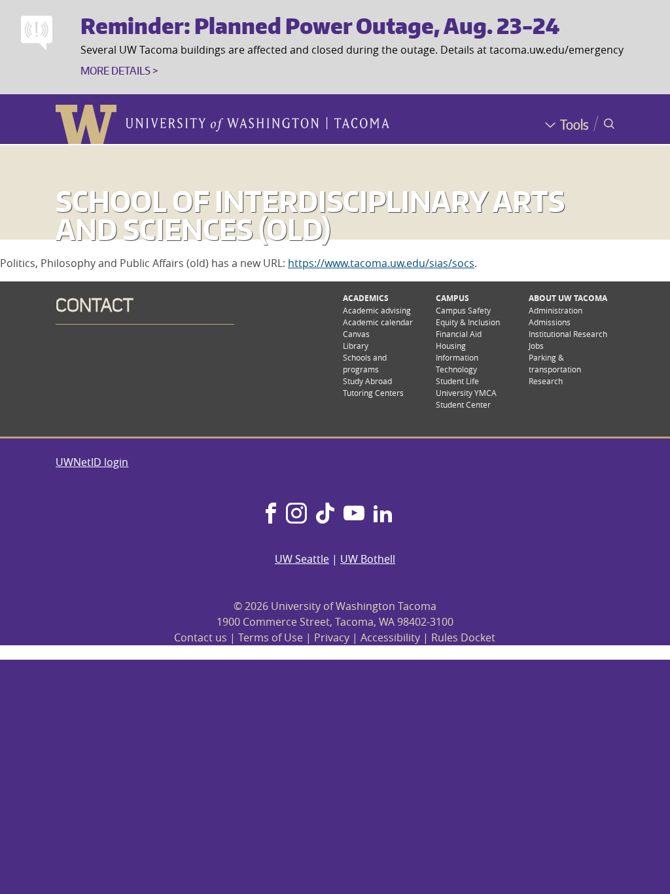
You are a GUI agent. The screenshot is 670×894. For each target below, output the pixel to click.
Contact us (200, 637)
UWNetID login (92, 462)
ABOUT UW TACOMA (568, 298)
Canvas (356, 334)
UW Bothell (367, 559)
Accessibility (390, 637)
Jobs (536, 345)
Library (355, 345)
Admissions (550, 322)
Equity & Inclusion (468, 322)
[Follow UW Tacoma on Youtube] (354, 514)
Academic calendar (378, 322)
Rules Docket (463, 637)
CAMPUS (452, 298)
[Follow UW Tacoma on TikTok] (325, 514)
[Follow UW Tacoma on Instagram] (296, 514)
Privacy (331, 637)
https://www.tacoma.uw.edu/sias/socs (381, 263)
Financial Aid (459, 334)
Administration (555, 310)
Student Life (457, 381)
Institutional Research (568, 334)
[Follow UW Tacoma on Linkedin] (382, 514)
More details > (119, 70)
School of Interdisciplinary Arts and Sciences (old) (310, 215)
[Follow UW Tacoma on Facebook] (270, 514)
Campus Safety (463, 310)
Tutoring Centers (373, 392)
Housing (451, 345)
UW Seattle (302, 559)
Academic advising (377, 310)
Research (546, 381)
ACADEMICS (366, 298)
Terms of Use (270, 637)
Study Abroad (367, 381)
